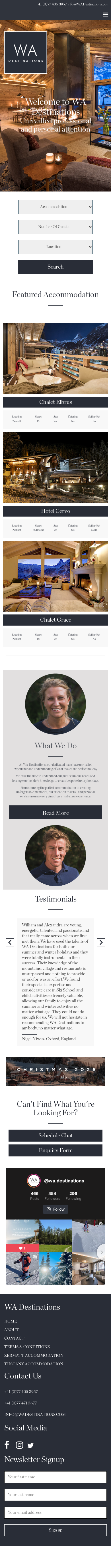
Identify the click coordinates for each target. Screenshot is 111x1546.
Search (56, 267)
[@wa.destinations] (34, 1180)
